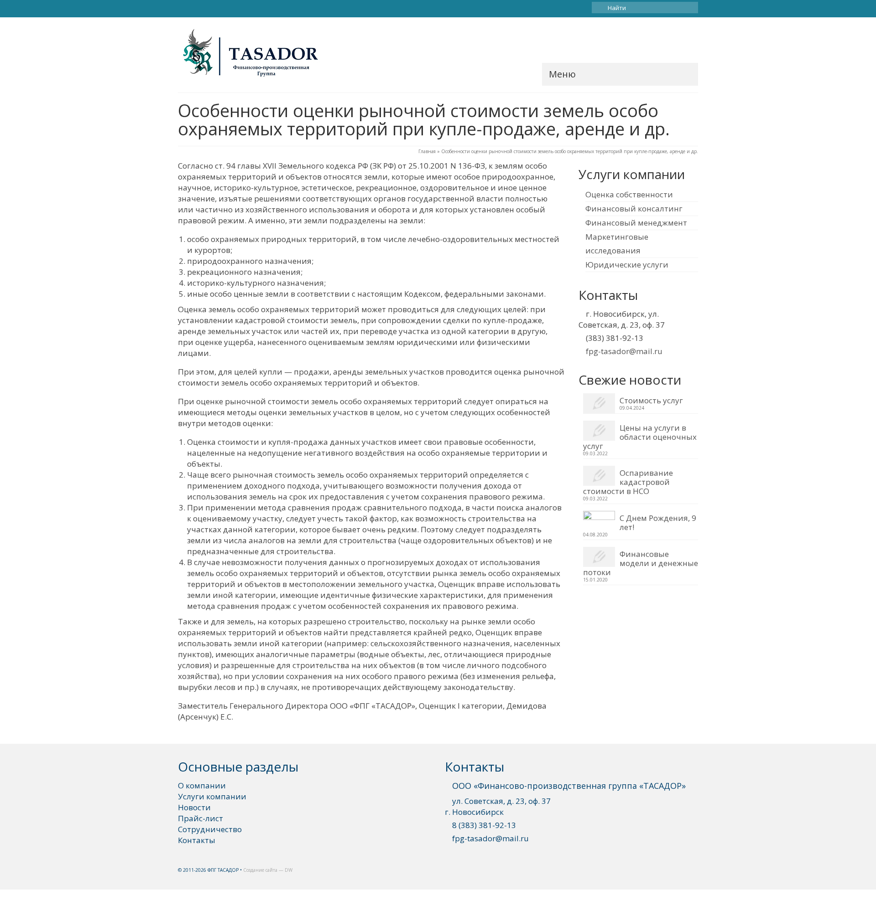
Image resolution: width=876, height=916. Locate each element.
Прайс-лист (200, 818)
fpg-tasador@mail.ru (624, 351)
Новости (194, 807)
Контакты (196, 840)
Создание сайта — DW (267, 870)
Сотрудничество (210, 829)
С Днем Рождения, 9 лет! (658, 522)
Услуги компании (212, 796)
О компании (202, 785)
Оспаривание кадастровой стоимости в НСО (628, 482)
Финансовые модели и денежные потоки (640, 563)
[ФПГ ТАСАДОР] (260, 53)
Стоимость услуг (651, 400)
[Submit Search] (598, 7)
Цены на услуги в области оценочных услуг (640, 436)
